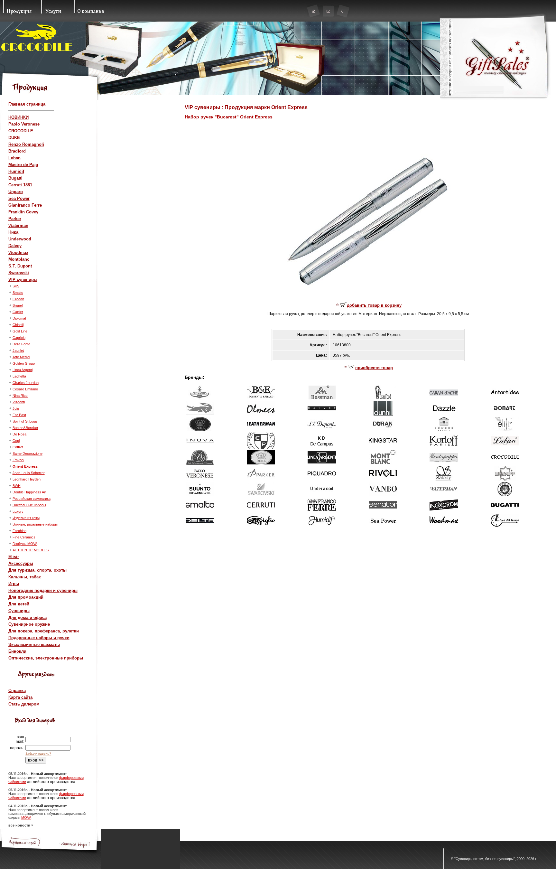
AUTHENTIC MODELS (31, 550)
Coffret (18, 447)
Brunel (18, 305)
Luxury (18, 511)
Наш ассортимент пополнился (33, 778)
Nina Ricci (20, 395)
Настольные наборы (29, 505)
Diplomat (19, 318)
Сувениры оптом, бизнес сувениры (485, 859)
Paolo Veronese (24, 124)
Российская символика (32, 498)
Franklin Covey (23, 212)
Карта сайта (20, 697)
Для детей (18, 604)
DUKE (14, 137)
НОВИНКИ (18, 117)
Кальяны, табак (24, 577)
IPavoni (18, 460)
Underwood (19, 239)
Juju (16, 408)
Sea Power (19, 198)
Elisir (13, 556)
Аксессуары (20, 563)
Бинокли (17, 651)
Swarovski (18, 272)
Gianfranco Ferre (25, 205)
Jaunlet (18, 350)
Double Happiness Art (29, 492)
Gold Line (20, 331)
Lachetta (19, 376)
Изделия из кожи (26, 518)
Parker (14, 218)
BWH (17, 486)
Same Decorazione (27, 453)
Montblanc (18, 259)
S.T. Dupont (20, 266)
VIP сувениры (22, 279)
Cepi (16, 441)
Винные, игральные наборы (35, 524)
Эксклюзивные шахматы (34, 644)
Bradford (17, 151)
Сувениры (19, 610)
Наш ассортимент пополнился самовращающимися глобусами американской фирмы (47, 813)
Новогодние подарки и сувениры (43, 590)
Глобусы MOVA (25, 544)
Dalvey (15, 245)
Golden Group (24, 363)
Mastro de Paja (23, 164)
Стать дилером (24, 704)
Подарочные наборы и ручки (39, 637)
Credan (18, 299)
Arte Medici (21, 357)
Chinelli (18, 325)
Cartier (18, 312)
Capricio (19, 338)
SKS (16, 286)
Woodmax (18, 252)
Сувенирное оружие (29, 624)
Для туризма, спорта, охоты (37, 570)
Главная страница (26, 104)
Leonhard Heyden (27, 479)
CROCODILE (20, 130)
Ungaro (15, 191)
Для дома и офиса (27, 617)
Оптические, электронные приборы (45, 658)
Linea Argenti (22, 370)
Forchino (19, 531)
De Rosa (19, 434)
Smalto (18, 292)
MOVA (26, 817)
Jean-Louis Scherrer (29, 473)
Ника (13, 232)
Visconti (19, 402)
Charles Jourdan (26, 383)
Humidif (16, 171)
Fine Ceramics (24, 537)
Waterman (18, 225)
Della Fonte (21, 344)
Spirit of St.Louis (25, 421)
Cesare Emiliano (25, 389)
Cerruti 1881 (20, 184)
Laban (14, 157)
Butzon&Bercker (25, 428)
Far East (19, 415)
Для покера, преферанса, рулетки (43, 631)
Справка (17, 690)
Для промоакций (25, 597)
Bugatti (15, 178)
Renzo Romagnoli (26, 144)
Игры (13, 583)
